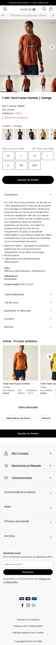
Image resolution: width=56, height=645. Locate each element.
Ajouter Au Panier (28, 433)
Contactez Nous (22, 477)
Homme (46, 418)
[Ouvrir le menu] (5, 9)
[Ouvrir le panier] (51, 9)
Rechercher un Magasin (26, 465)
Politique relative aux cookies (28, 632)
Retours (8, 326)
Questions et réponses (17, 310)
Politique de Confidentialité (28, 626)
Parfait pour (11, 302)
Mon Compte (20, 453)
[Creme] (7, 133)
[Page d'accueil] (28, 8)
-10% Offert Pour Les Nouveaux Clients (28, 15)
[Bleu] (19, 133)
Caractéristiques (14, 294)
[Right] (51, 134)
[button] (52, 47)
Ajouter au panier (28, 179)
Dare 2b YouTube (33, 605)
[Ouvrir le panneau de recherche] (44, 9)
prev (2, 15)
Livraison (9, 318)
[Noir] (31, 133)
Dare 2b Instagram (28, 605)
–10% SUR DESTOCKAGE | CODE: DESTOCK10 (28, 3)
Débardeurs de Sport (18, 418)
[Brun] (43, 133)
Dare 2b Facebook (22, 605)
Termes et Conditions (28, 619)
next (53, 15)
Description (11, 194)
